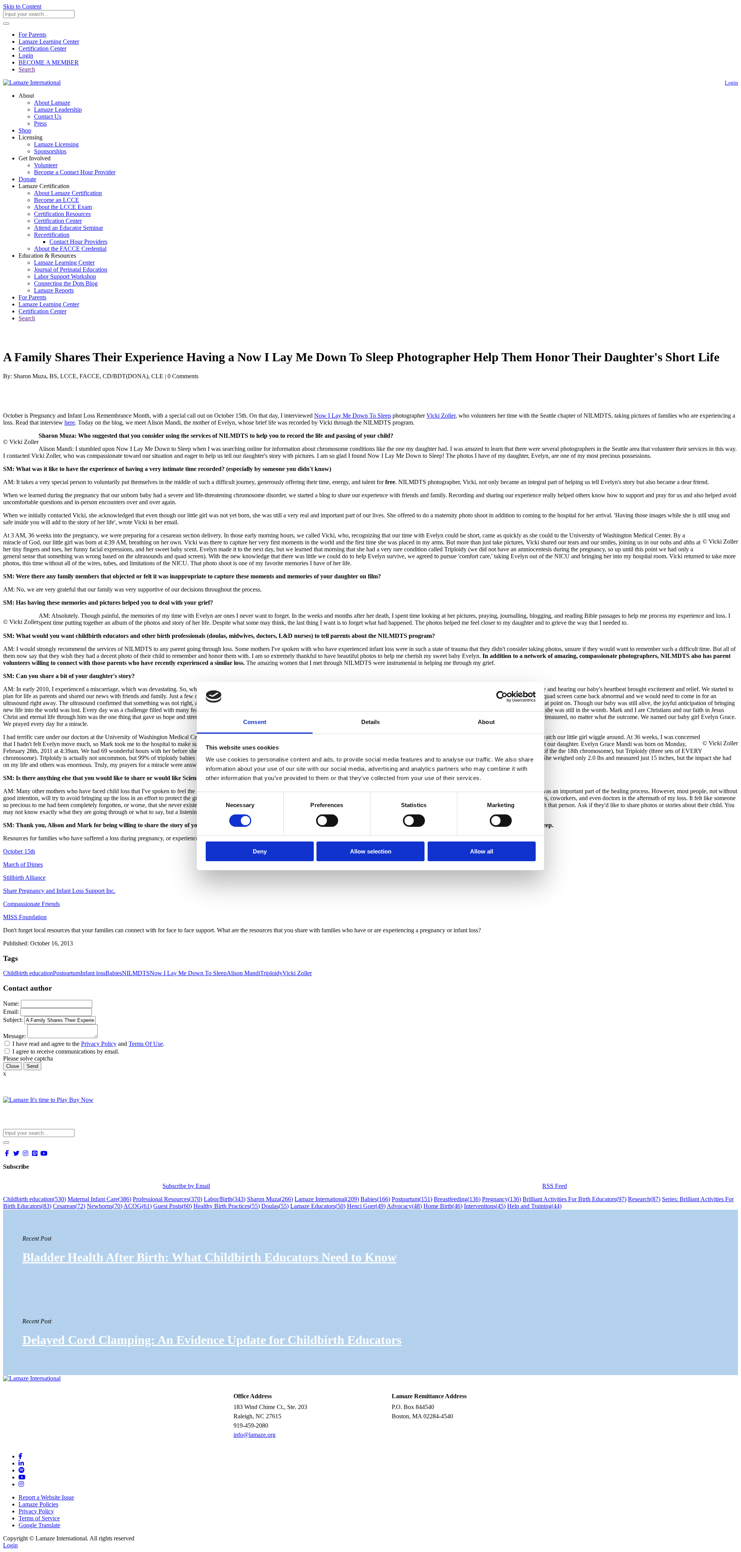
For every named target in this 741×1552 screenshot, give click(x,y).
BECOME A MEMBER (49, 62)
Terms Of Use (146, 1043)
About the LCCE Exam (63, 207)
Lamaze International (326, 1199)
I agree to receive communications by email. (65, 1051)
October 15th (19, 851)
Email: (11, 1011)
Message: (14, 1036)
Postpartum (66, 973)
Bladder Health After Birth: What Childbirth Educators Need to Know (209, 1257)
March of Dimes (23, 864)
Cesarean (69, 1206)
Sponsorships (50, 151)
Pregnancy (501, 1199)
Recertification (51, 234)
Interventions (485, 1206)
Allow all (481, 851)
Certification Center (42, 48)
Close (12, 1066)
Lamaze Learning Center (49, 41)
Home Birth (442, 1206)
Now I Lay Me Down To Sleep (352, 415)
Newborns (104, 1206)
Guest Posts (172, 1206)
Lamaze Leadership (58, 109)
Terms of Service (39, 1518)
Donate (27, 179)
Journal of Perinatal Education (70, 269)
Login (26, 55)
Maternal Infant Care (99, 1199)
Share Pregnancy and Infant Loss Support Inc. (59, 890)
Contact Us (47, 116)
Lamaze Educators (317, 1206)
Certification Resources (62, 214)
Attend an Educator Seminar (68, 227)
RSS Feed (554, 1186)
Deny (260, 851)
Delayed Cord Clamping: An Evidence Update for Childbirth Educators (211, 1340)
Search (27, 69)
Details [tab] (370, 722)
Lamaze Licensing (56, 144)
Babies (113, 973)
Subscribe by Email (186, 1186)
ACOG (138, 1206)
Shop (25, 130)
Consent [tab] (254, 722)
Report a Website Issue (46, 1497)
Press (40, 123)
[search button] (6, 23)
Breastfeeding (457, 1199)
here (69, 422)
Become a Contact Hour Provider (74, 172)
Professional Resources (167, 1199)
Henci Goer (366, 1206)
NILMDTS (136, 973)
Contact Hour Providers (78, 241)
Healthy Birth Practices (226, 1206)
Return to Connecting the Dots (45, 338)
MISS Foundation (25, 917)
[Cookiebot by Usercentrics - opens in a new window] (502, 696)
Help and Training (534, 1206)
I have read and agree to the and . (88, 1043)
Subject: (13, 1020)
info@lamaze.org (254, 1434)
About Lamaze (52, 102)
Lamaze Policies (38, 1504)
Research (644, 1199)
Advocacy (404, 1206)
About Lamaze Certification (68, 193)
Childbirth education (28, 973)
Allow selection (370, 851)
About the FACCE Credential (70, 248)
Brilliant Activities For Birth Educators (574, 1199)
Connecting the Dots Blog (66, 283)
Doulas (275, 1206)
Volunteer (46, 165)
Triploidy (271, 973)
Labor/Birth (224, 1199)
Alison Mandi (243, 973)
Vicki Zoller (440, 415)
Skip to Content (22, 6)
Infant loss (92, 973)
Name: (11, 1003)
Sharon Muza (270, 1199)
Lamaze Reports (54, 290)
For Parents (32, 34)
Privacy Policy (99, 1043)
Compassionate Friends (31, 904)
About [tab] (486, 722)
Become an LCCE (56, 200)
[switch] (327, 820)
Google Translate (39, 1525)
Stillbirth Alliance (24, 877)
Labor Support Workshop (65, 276)
